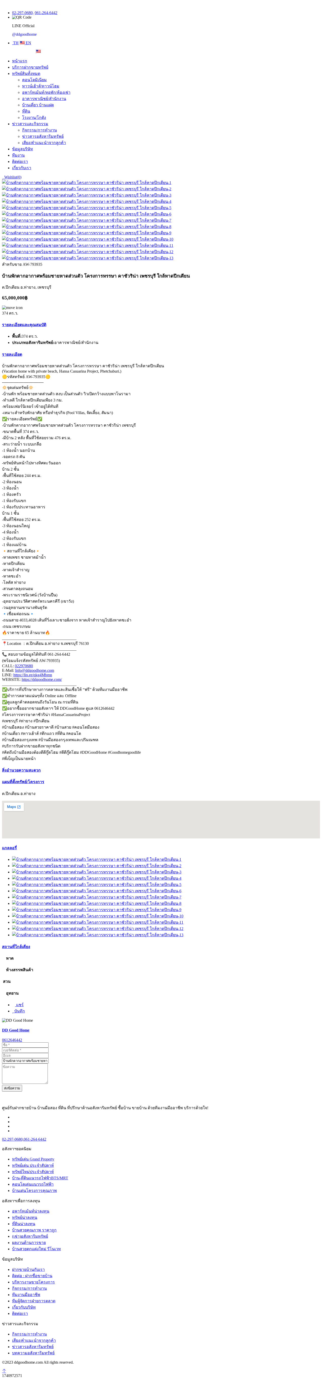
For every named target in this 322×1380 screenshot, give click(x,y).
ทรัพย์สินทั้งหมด (26, 73)
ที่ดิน (26, 111)
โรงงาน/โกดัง (34, 117)
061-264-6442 (46, 13)
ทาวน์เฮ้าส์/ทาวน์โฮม (40, 86)
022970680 (24, 666)
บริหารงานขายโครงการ (33, 1282)
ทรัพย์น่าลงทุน (24, 1217)
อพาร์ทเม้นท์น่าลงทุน (30, 1211)
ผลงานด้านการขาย (29, 1242)
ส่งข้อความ (12, 1088)
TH (15, 43)
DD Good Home (15, 1030)
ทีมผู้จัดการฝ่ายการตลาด (33, 1301)
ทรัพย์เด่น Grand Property (33, 1159)
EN (28, 43)
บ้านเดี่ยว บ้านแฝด (38, 105)
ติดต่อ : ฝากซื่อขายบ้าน (32, 1276)
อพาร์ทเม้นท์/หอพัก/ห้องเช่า (46, 92)
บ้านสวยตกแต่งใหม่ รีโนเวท (36, 1249)
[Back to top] (4, 1371)
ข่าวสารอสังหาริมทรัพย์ (43, 136)
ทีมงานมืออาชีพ (26, 1295)
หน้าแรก (19, 61)
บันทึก (19, 1011)
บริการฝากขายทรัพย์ (30, 67)
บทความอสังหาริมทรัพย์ (33, 1353)
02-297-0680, (23, 13)
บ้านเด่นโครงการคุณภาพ (34, 1190)
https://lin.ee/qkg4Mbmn (32, 675)
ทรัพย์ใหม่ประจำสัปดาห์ (33, 1172)
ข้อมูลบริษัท (22, 149)
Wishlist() (12, 177)
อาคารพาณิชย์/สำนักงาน (44, 99)
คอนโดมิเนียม (34, 80)
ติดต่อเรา (20, 161)
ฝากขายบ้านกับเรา (28, 1269)
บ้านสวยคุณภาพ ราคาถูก (34, 1230)
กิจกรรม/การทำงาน (39, 130)
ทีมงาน (18, 155)
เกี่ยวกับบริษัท (24, 1307)
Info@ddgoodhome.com (34, 670)
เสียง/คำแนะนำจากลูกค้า (44, 143)
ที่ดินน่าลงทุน (23, 1224)
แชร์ (19, 1005)
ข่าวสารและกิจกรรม (30, 124)
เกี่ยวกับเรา (21, 168)
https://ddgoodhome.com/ (42, 679)
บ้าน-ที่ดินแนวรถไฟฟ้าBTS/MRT (40, 1178)
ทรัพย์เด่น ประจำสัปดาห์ (33, 1165)
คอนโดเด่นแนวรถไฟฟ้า (33, 1184)
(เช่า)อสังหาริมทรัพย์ (30, 1236)
